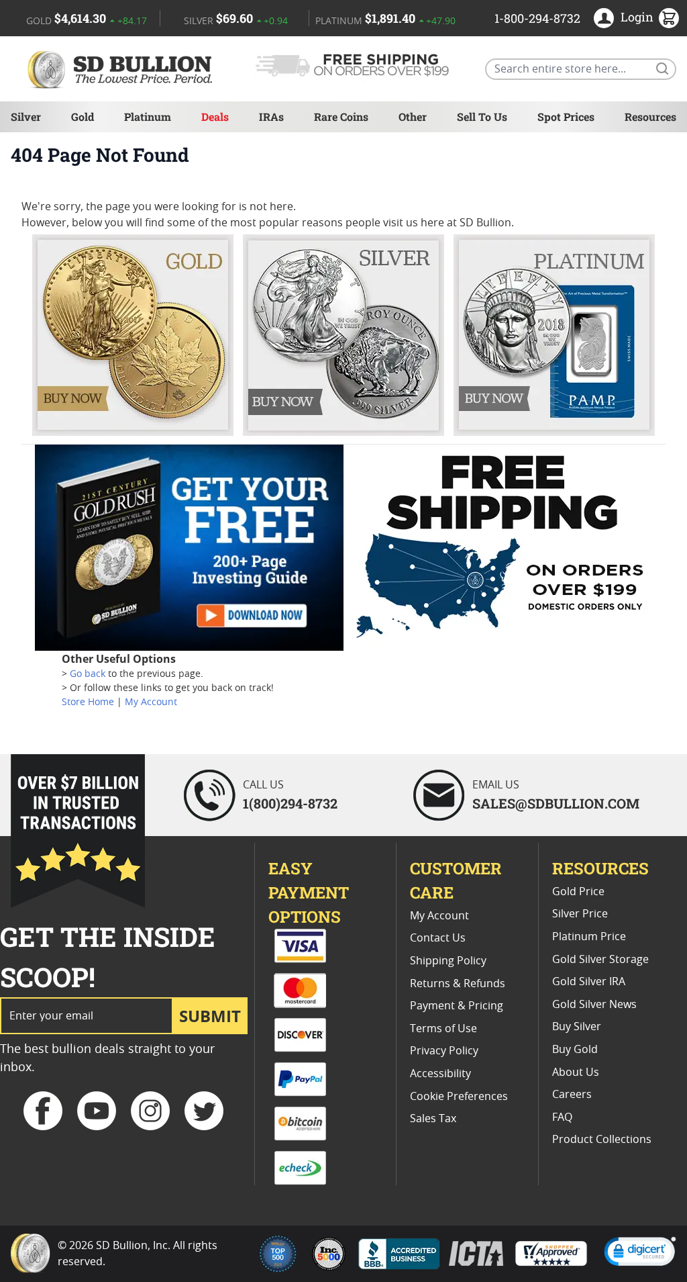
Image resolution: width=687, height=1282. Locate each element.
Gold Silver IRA (588, 981)
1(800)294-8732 (290, 803)
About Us (575, 1072)
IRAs (271, 116)
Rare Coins (341, 116)
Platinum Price (589, 936)
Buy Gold (575, 1049)
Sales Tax (433, 1118)
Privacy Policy (444, 1051)
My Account (151, 702)
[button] (640, 1253)
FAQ (562, 1117)
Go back (87, 674)
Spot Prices (565, 116)
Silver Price (580, 914)
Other (413, 116)
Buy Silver (576, 1026)
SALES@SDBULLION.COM (555, 803)
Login (637, 17)
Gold (82, 116)
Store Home (88, 702)
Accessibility (440, 1073)
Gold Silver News (594, 1004)
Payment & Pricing (456, 1006)
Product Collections (601, 1139)
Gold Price (578, 891)
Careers (572, 1094)
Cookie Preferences (459, 1096)
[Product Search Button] (661, 68)
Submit (210, 1016)
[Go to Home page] (122, 69)
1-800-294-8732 (537, 18)
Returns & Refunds (457, 983)
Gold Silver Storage (600, 959)
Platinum (147, 116)
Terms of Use (443, 1028)
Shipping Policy (448, 961)
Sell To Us (482, 116)
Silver (26, 116)
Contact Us (438, 938)
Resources (650, 116)
